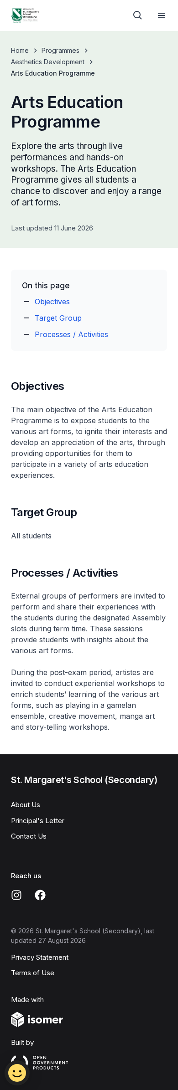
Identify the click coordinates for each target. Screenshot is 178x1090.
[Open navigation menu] (162, 15)
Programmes (60, 50)
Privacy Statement (39, 957)
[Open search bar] (138, 15)
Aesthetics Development (47, 62)
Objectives (52, 301)
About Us (25, 804)
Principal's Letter (37, 820)
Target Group (58, 317)
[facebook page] (40, 895)
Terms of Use (32, 972)
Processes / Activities (71, 334)
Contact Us (29, 836)
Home (20, 50)
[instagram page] (16, 895)
